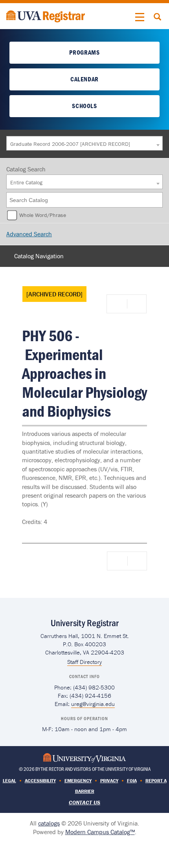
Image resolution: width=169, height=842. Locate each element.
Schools (84, 106)
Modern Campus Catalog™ (100, 832)
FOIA (132, 780)
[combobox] (84, 143)
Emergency (78, 780)
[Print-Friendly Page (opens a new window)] (118, 304)
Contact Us (84, 802)
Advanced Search (29, 234)
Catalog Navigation (39, 256)
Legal (9, 780)
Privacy (109, 780)
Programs (84, 52)
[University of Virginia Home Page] (84, 757)
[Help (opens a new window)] (136, 304)
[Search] (157, 200)
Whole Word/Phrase (42, 215)
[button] (140, 17)
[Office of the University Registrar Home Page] (45, 15)
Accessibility (40, 780)
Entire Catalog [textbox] (26, 182)
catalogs (49, 823)
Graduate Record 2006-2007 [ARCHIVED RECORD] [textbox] (70, 143)
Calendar (84, 79)
